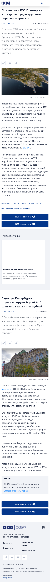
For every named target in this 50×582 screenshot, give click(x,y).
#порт (16, 203)
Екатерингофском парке (16, 490)
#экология (6, 203)
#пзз (24, 203)
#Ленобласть (35, 203)
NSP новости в (23, 217)
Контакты (7, 543)
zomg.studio (7, 578)
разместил (7, 389)
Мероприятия (28, 550)
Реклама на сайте (27, 544)
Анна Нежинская (8, 23)
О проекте (8, 548)
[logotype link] (8, 3)
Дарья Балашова (8, 311)
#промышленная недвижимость (16, 208)
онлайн (26, 147)
